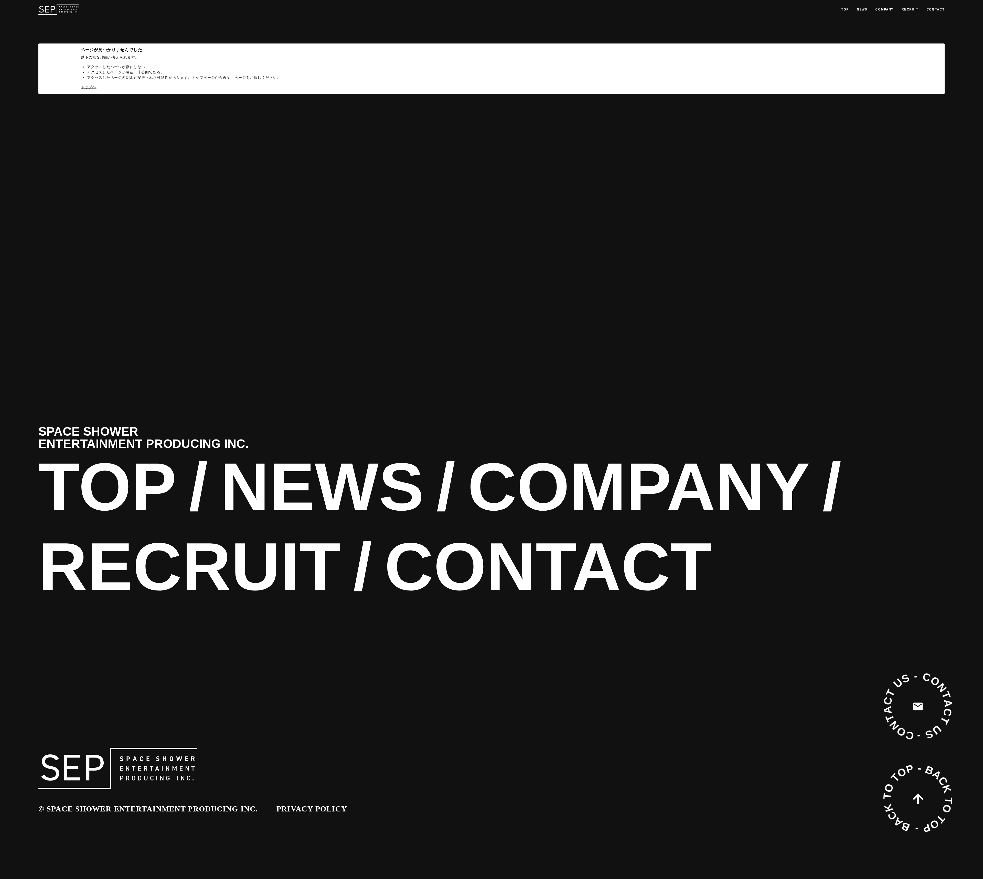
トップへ (88, 87)
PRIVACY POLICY (311, 809)
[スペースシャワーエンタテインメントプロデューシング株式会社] (58, 9)
